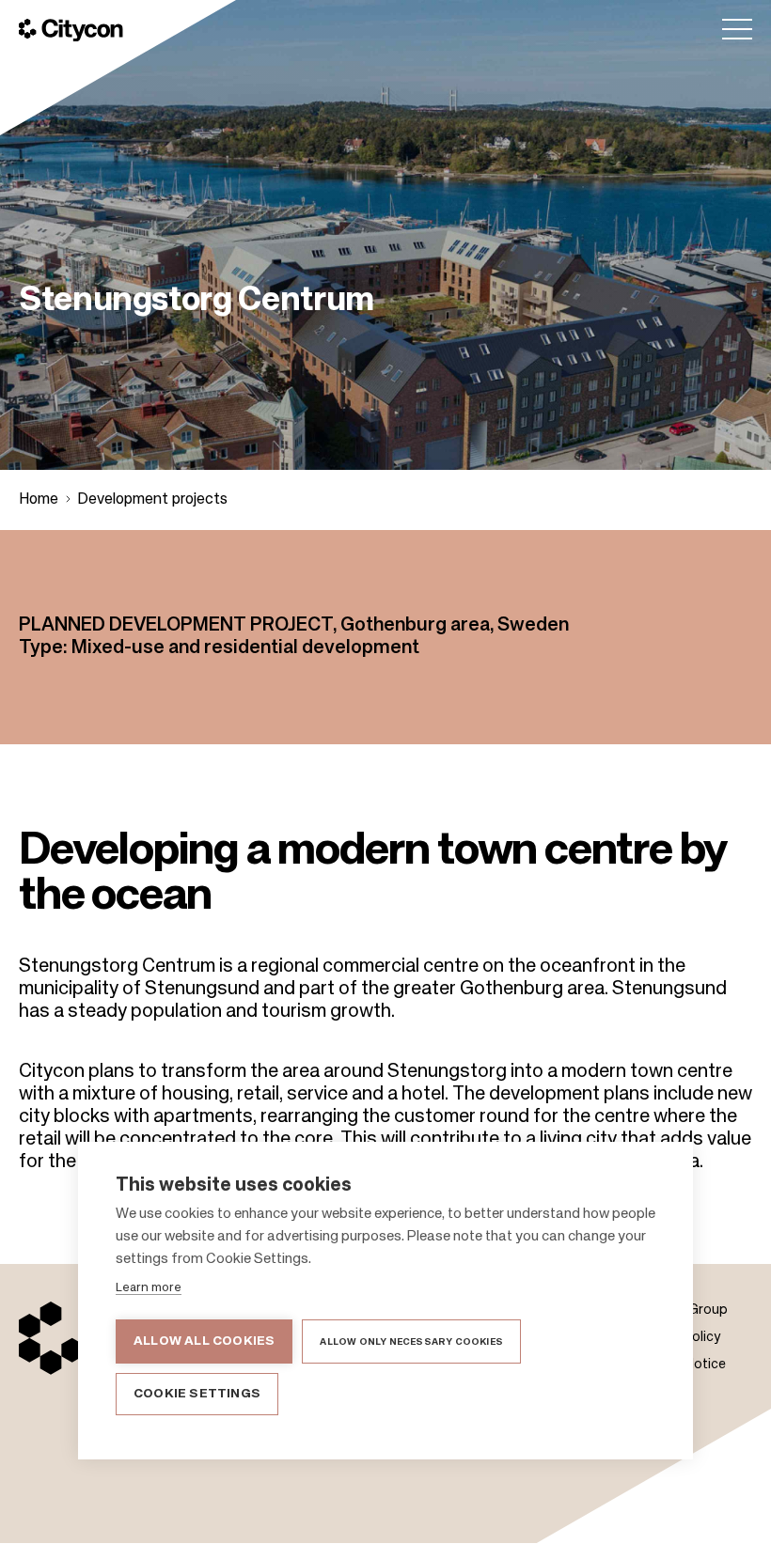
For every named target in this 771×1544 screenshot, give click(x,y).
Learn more (148, 1288)
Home (38, 499)
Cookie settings (197, 1394)
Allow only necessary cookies (411, 1342)
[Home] (71, 30)
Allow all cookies (204, 1341)
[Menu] (737, 29)
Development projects (152, 499)
